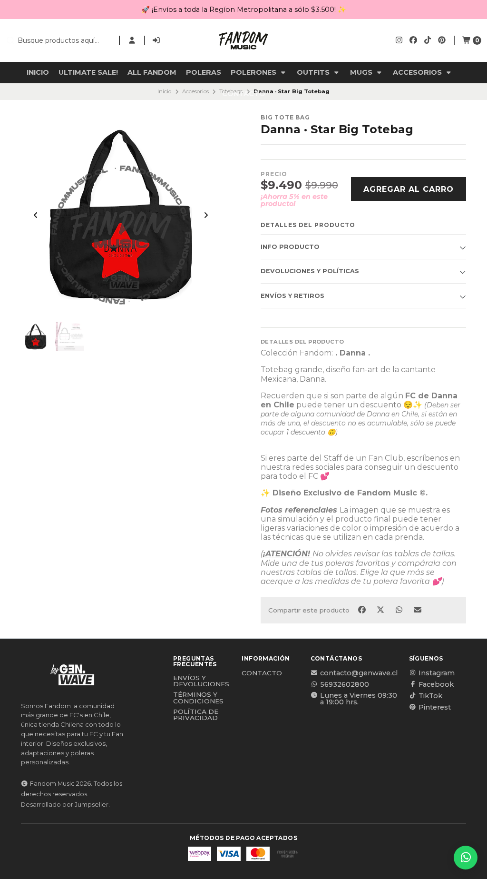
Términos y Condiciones (198, 697)
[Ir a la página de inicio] (243, 40)
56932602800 (344, 684)
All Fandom (151, 72)
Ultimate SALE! (88, 72)
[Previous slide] (36, 215)
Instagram (437, 673)
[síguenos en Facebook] (413, 40)
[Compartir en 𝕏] (381, 610)
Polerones (254, 72)
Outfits (314, 72)
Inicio (38, 72)
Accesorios (418, 72)
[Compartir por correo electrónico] (417, 610)
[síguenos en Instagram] (399, 40)
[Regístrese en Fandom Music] (156, 40)
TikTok (430, 695)
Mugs (362, 72)
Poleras (203, 72)
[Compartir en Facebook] (362, 610)
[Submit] (10, 40)
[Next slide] (206, 215)
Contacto (243, 93)
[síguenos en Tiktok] (427, 40)
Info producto (290, 246)
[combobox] (59, 40)
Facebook (436, 684)
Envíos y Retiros (292, 295)
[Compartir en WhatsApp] (399, 610)
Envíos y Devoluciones (201, 681)
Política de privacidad (195, 715)
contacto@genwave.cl (359, 673)
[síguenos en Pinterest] (442, 40)
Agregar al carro (408, 189)
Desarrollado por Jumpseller (64, 804)
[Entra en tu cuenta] (131, 40)
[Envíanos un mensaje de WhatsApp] (465, 857)
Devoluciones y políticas (310, 271)
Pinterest (435, 707)
